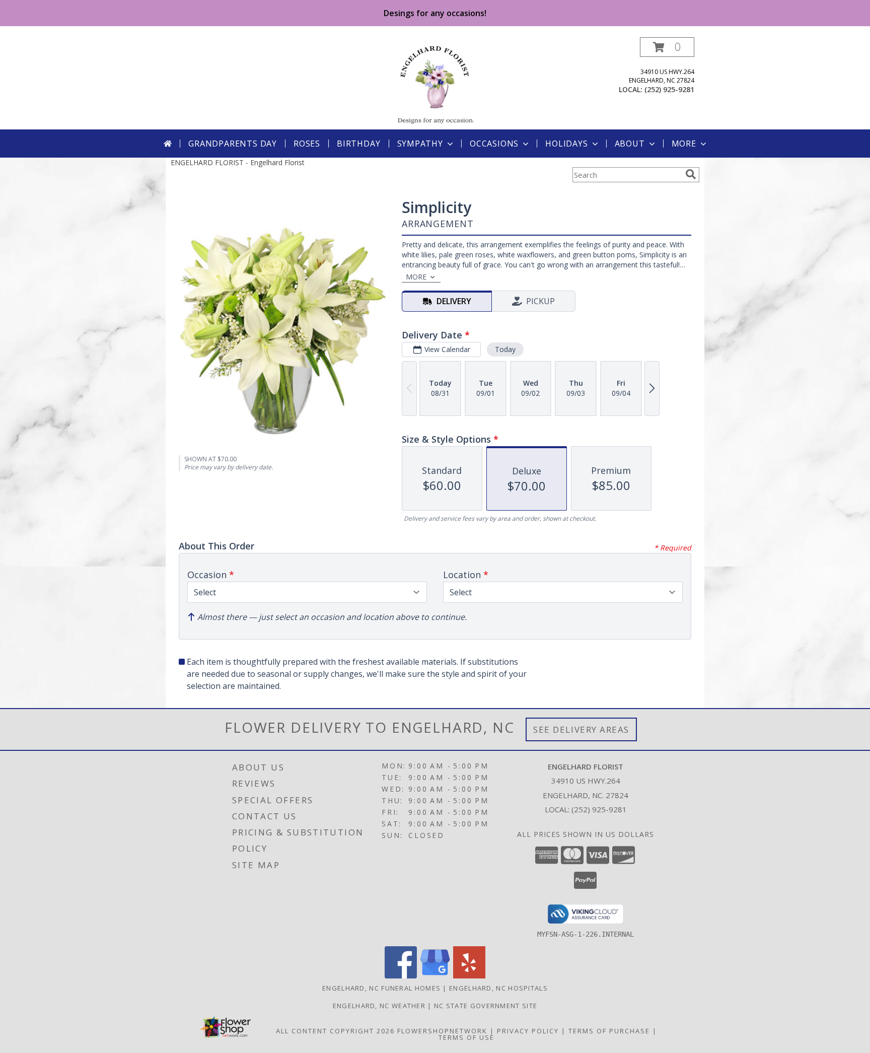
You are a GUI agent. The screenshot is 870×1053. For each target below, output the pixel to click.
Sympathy (420, 143)
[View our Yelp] (469, 975)
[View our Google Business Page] (435, 975)
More (684, 143)
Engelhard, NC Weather (379, 1005)
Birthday (358, 143)
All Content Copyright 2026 (335, 1030)
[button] (667, 47)
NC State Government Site (485, 1005)
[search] (691, 174)
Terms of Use (466, 1037)
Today (505, 349)
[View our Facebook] (401, 975)
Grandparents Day (232, 143)
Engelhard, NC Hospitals (498, 988)
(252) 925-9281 (669, 89)
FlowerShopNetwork (442, 1030)
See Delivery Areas (581, 729)
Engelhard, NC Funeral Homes (381, 988)
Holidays (566, 143)
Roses (307, 143)
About (630, 143)
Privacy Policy (528, 1030)
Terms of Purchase (609, 1030)
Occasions (494, 143)
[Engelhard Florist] (435, 83)
